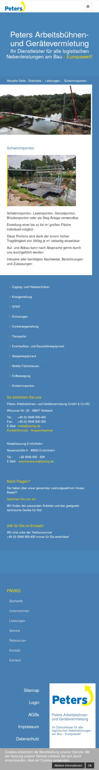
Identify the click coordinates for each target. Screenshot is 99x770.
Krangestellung (22, 296)
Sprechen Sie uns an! (21, 499)
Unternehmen (19, 610)
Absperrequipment (24, 356)
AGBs (33, 714)
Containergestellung (25, 326)
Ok (90, 765)
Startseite (34, 80)
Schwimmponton (20, 148)
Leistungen (52, 80)
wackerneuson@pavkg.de (36, 461)
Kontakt (14, 650)
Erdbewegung (21, 376)
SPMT (16, 306)
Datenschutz (27, 738)
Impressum (28, 726)
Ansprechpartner (42, 430)
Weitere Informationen (68, 765)
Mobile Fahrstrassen (25, 366)
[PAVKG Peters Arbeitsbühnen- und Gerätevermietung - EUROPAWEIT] (11, 6)
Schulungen (20, 316)
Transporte (19, 336)
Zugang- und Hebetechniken (31, 287)
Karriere (15, 660)
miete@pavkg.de (28, 426)
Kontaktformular (17, 430)
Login (34, 702)
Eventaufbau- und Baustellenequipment (38, 346)
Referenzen (17, 640)
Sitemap (31, 690)
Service (14, 630)
